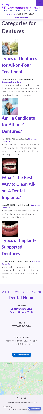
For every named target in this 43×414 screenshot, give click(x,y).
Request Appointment (21, 355)
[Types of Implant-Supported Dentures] (10, 228)
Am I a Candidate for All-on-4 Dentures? (18, 124)
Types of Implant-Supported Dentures (19, 247)
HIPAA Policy (7, 407)
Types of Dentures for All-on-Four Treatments (19, 65)
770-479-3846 (25, 14)
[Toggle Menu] (39, 3)
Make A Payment (21, 17)
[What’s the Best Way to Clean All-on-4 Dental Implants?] (10, 166)
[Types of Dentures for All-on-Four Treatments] (10, 47)
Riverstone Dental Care (11, 82)
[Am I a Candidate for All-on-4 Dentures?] (10, 106)
